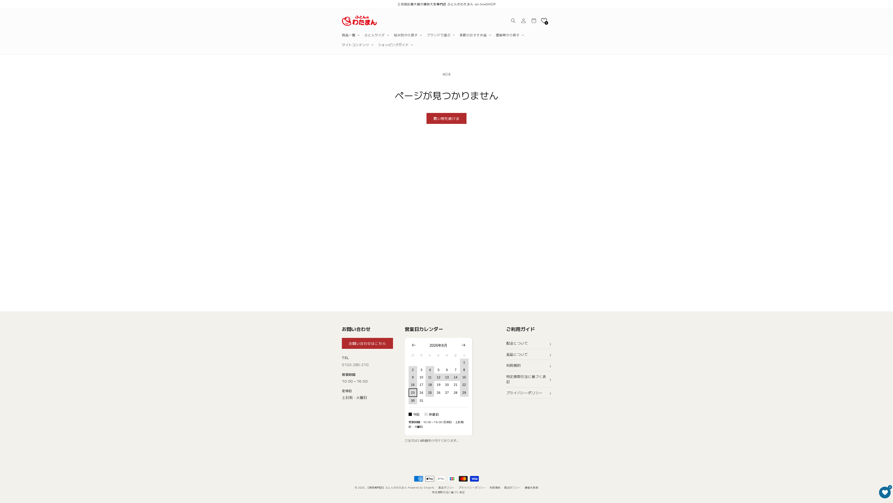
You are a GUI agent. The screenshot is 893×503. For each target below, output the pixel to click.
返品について (517, 354)
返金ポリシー (446, 487)
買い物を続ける (446, 118)
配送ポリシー (512, 487)
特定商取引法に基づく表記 (526, 379)
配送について (517, 343)
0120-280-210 (355, 364)
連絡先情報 (531, 487)
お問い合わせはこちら (367, 343)
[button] (350, 35)
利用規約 (513, 365)
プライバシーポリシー (524, 392)
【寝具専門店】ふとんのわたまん (386, 487)
